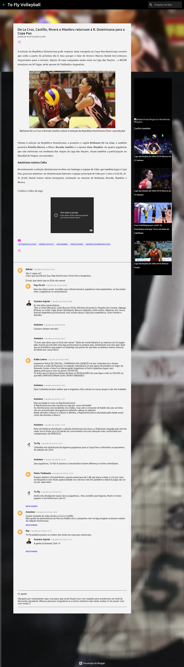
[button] (19, 42)
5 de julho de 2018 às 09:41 (58, 359)
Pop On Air (39, 285)
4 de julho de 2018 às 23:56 (44, 269)
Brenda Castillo (46, 244)
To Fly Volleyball (24, 4)
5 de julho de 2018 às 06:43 (56, 285)
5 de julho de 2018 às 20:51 (51, 492)
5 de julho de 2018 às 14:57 (51, 443)
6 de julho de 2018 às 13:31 (61, 539)
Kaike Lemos (40, 359)
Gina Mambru (62, 244)
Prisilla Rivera (77, 244)
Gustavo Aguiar (42, 301)
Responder (31, 506)
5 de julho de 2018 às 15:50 (62, 473)
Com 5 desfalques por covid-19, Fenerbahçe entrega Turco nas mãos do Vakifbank (151, 229)
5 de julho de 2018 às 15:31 (41, 531)
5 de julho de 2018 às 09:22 (54, 338)
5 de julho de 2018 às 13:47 (54, 425)
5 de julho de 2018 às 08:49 (54, 325)
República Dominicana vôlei (98, 244)
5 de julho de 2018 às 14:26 (46, 512)
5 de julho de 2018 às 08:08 (61, 301)
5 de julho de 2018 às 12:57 (54, 399)
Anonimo (30, 512)
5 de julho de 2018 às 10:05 (54, 385)
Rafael (29, 269)
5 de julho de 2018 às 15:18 (54, 460)
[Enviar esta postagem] (19, 241)
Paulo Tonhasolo (42, 473)
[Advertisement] (72, 636)
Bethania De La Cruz (27, 244)
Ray (27, 531)
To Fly (37, 443)
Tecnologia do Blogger (93, 663)
